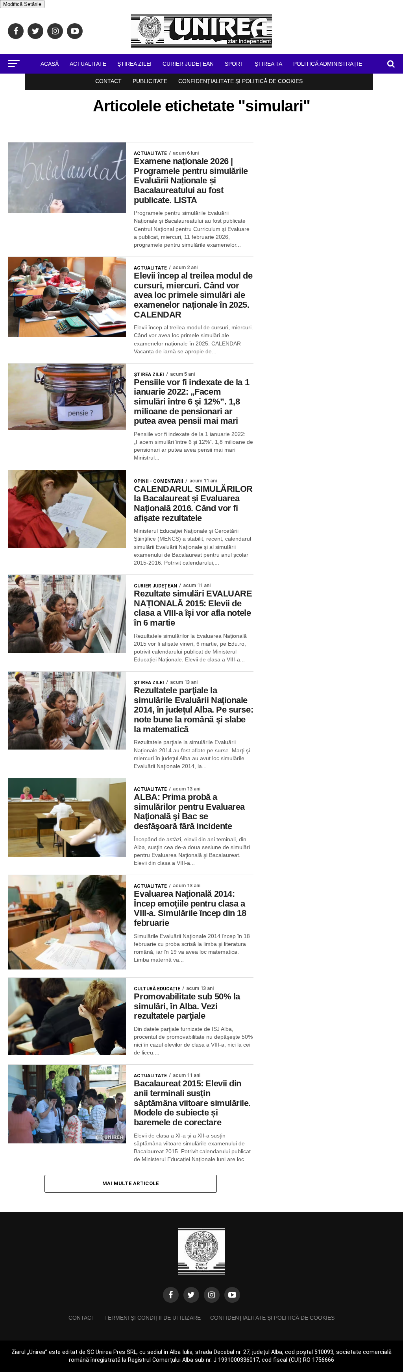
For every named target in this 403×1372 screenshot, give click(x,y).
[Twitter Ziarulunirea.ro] (191, 1295)
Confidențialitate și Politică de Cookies (240, 81)
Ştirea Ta (268, 64)
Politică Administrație (327, 64)
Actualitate (88, 64)
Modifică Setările (22, 4)
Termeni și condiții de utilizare (152, 1318)
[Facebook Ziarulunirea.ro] (171, 1295)
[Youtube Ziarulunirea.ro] (232, 1295)
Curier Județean (188, 64)
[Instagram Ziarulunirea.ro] (212, 1295)
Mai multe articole (130, 1183)
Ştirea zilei (134, 64)
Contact (108, 81)
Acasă (50, 64)
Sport (234, 64)
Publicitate (150, 81)
